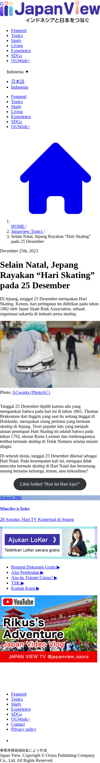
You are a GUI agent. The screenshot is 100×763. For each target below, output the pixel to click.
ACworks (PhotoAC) (31, 392)
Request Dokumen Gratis (35, 567)
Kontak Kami (25, 588)
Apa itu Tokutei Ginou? (34, 577)
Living (17, 45)
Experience (21, 50)
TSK (17, 583)
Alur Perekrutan (27, 572)
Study (16, 40)
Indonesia (19, 87)
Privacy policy (23, 729)
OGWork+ (20, 60)
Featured (18, 30)
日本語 (17, 81)
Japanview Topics (27, 231)
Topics (17, 35)
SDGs (16, 55)
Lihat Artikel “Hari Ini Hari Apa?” (50, 484)
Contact (18, 724)
